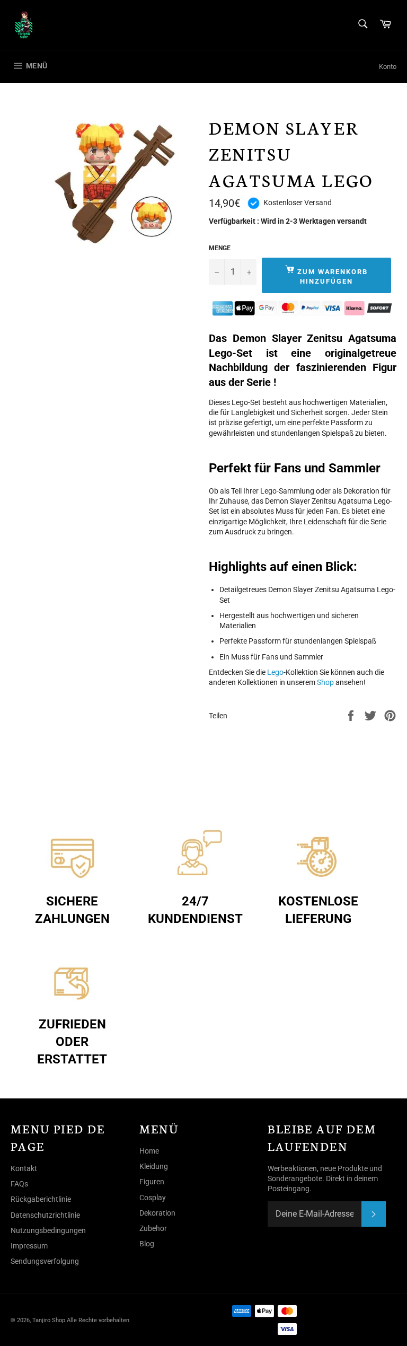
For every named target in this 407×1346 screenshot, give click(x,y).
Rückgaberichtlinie (41, 1199)
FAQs (19, 1184)
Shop (325, 682)
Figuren (151, 1181)
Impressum (29, 1246)
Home (149, 1151)
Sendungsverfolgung (45, 1261)
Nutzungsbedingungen (48, 1230)
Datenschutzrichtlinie (45, 1215)
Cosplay (152, 1197)
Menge (220, 248)
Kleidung (153, 1166)
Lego (275, 672)
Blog (146, 1243)
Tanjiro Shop (48, 1320)
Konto (387, 67)
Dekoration (157, 1213)
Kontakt (24, 1168)
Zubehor (153, 1228)
